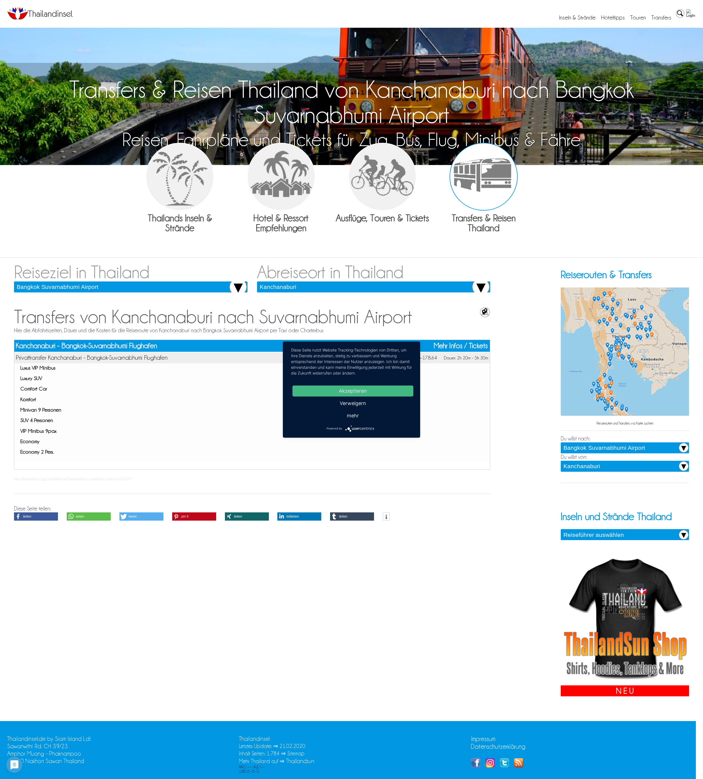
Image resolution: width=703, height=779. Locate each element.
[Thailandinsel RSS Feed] (518, 765)
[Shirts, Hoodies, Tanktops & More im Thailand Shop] (625, 681)
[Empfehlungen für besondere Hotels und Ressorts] (281, 177)
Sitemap (296, 753)
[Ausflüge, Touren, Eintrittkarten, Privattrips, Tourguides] (382, 177)
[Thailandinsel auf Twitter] (504, 765)
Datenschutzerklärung (498, 746)
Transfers (661, 18)
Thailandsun (300, 761)
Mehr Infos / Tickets (461, 346)
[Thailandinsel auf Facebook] (476, 765)
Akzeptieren (353, 390)
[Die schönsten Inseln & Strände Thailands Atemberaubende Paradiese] (180, 177)
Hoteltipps (613, 18)
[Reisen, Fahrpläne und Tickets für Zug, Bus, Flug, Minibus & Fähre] (484, 177)
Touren (638, 18)
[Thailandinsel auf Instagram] (490, 765)
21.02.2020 (292, 746)
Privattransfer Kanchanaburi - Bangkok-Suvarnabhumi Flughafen (92, 357)
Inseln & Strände (577, 18)
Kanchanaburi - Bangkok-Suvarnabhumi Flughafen (86, 346)
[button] (36, 516)
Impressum (483, 738)
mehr (353, 415)
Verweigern (353, 403)
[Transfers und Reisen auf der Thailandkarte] (625, 415)
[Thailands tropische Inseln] (40, 18)
